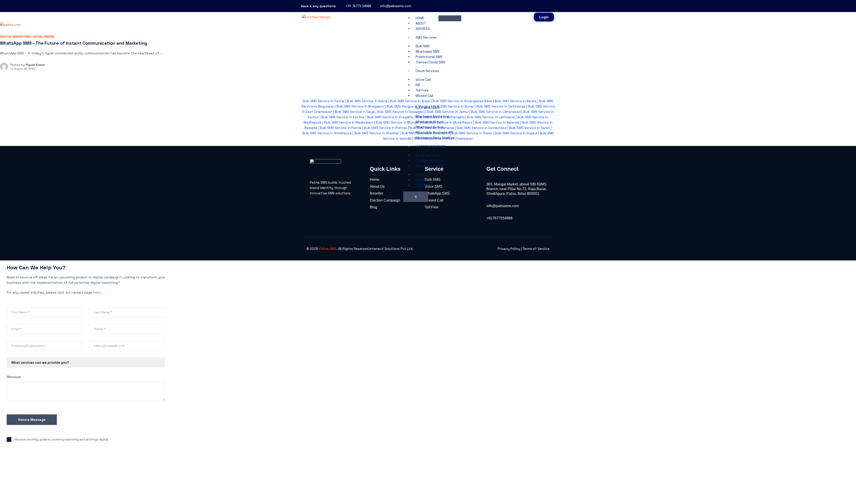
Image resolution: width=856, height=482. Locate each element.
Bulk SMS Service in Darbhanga (500, 106)
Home (420, 18)
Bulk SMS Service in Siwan (471, 133)
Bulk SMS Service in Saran (529, 128)
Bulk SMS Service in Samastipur (482, 128)
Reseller (423, 175)
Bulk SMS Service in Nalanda (496, 122)
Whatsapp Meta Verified (435, 138)
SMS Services (426, 37)
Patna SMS (327, 249)
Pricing (421, 180)
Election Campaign (431, 146)
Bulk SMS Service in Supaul (516, 133)
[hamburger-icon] (449, 18)
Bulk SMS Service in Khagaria (390, 117)
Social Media (43, 37)
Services (423, 29)
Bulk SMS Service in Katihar (343, 117)
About (421, 23)
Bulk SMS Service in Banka (516, 101)
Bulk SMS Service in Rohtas (385, 128)
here (96, 292)
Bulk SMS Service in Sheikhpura (327, 133)
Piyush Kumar (35, 65)
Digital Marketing (15, 37)
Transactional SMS (430, 62)
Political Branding (430, 166)
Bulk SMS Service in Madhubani (348, 122)
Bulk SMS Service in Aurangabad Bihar (462, 101)
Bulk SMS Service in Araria (367, 101)
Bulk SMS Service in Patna (323, 101)
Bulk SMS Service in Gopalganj (401, 112)
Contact (423, 185)
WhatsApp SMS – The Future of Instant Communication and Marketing (73, 43)
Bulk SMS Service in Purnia (340, 128)
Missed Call (424, 95)
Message (14, 377)
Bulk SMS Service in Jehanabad (496, 112)
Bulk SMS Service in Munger (397, 122)
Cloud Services (427, 71)
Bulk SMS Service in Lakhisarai (491, 117)
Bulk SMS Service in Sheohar (376, 133)
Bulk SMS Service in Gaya (355, 112)
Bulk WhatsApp (428, 108)
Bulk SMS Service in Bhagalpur (360, 106)
